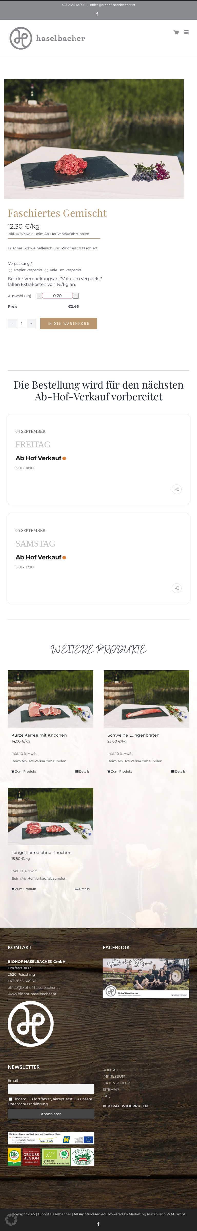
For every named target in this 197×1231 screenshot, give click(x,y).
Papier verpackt (28, 270)
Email (13, 1080)
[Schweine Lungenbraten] (146, 698)
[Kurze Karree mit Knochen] (50, 698)
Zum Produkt (25, 771)
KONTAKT (111, 1070)
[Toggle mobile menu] (186, 32)
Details (84, 771)
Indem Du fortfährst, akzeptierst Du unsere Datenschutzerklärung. (50, 1101)
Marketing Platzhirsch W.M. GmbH (158, 1214)
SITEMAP (111, 1089)
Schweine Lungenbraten (133, 735)
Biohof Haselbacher (54, 1214)
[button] (11, 1219)
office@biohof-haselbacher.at (112, 5)
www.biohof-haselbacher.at (32, 994)
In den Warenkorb (69, 323)
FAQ (107, 1096)
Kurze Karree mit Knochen (39, 735)
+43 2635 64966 (73, 5)
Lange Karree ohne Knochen (42, 852)
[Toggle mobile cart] (176, 32)
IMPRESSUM (114, 1076)
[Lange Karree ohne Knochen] (50, 816)
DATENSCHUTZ (116, 1083)
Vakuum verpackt (65, 270)
